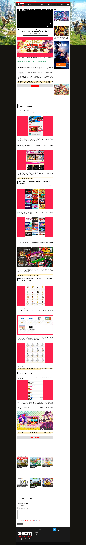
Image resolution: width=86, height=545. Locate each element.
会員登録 (35, 520)
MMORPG (29, 4)
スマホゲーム (63, 4)
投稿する (20, 523)
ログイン (23, 520)
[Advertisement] (35, 96)
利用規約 (36, 532)
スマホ (19, 466)
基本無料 (22, 466)
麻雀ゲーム (42, 4)
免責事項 (36, 534)
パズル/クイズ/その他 (20, 467)
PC (30, 466)
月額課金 (20, 486)
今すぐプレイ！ (35, 437)
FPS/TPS (36, 4)
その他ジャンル (49, 4)
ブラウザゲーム (56, 4)
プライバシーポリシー (38, 529)
